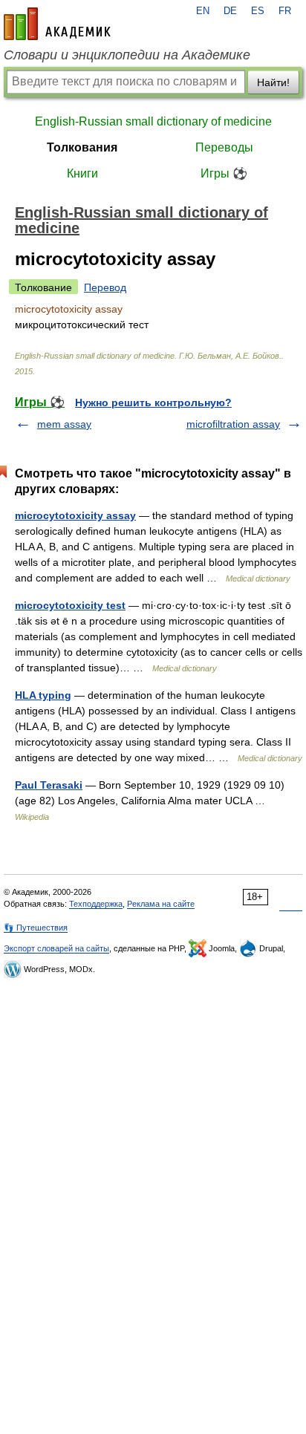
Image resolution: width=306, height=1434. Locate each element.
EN (202, 11)
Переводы (224, 147)
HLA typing (43, 695)
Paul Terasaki (48, 785)
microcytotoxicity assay (75, 515)
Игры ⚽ (224, 173)
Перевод (105, 287)
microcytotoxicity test (70, 605)
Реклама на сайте (161, 903)
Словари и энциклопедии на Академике (127, 55)
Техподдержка (96, 903)
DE (230, 11)
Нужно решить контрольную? (153, 402)
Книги (82, 173)
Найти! (273, 82)
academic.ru (57, 23)
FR (285, 11)
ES (257, 11)
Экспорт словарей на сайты (56, 948)
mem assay (64, 424)
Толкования (82, 147)
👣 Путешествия (36, 927)
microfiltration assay (233, 424)
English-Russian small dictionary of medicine (153, 121)
